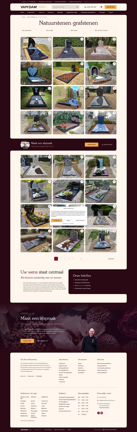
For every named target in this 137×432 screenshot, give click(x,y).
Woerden (44, 416)
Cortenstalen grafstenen (104, 368)
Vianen (43, 413)
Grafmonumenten (102, 370)
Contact (111, 12)
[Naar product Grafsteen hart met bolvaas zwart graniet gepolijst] (36, 216)
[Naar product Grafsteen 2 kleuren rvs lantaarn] (100, 240)
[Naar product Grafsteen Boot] (36, 48)
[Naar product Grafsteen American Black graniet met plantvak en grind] (100, 191)
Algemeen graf (63, 366)
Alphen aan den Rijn (25, 398)
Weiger (68, 220)
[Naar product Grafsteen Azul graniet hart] (36, 73)
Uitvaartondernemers (65, 411)
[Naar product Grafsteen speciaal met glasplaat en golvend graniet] (36, 240)
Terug (23, 17)
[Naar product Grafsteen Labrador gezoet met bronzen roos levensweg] (100, 122)
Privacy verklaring (47, 429)
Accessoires (62, 382)
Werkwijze (60, 12)
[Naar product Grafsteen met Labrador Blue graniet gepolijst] (68, 191)
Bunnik (33, 401)
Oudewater (24, 413)
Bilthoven (33, 397)
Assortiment (31, 12)
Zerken (61, 375)
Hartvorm (80, 366)
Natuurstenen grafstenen (104, 363)
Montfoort (23, 411)
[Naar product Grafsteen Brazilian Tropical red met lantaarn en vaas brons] (100, 48)
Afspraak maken (92, 145)
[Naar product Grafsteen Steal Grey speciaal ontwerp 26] (100, 98)
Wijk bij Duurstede (34, 417)
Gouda (33, 403)
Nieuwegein (34, 411)
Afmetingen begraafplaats (88, 12)
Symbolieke (81, 373)
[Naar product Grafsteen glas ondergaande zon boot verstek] (68, 73)
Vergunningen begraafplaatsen (67, 400)
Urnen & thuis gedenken (65, 373)
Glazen (80, 363)
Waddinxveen (24, 416)
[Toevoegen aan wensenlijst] (49, 39)
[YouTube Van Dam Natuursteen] (101, 413)
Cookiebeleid (64, 223)
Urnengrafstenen (63, 370)
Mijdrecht (44, 408)
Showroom (51, 12)
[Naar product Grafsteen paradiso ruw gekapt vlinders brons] (68, 240)
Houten (23, 406)
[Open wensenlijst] (101, 7)
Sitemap (69, 429)
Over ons (41, 12)
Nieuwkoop (45, 411)
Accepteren (56, 220)
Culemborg (45, 401)
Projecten (61, 379)
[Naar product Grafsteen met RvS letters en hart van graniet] (68, 48)
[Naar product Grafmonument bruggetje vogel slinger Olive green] (100, 216)
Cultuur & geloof (63, 377)
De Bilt (22, 403)
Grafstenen (33, 17)
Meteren (33, 408)
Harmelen (44, 403)
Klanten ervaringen (64, 406)
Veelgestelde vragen (71, 12)
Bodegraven (45, 397)
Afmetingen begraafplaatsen (67, 397)
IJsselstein (33, 406)
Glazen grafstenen (102, 373)
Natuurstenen (82, 370)
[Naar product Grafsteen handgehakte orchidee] (36, 122)
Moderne (80, 368)
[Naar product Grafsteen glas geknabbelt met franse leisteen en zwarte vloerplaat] (68, 98)
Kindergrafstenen (63, 368)
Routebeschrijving (104, 408)
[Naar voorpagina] (34, 7)
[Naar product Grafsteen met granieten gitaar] (36, 166)
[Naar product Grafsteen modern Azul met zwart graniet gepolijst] (36, 191)
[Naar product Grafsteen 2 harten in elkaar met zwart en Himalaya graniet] (68, 122)
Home (22, 12)
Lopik (43, 406)
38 (81, 258)
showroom (73, 1)
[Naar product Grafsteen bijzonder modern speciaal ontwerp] (100, 73)
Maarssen (23, 408)
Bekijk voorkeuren (80, 220)
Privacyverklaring (71, 223)
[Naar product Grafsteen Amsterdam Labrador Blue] (36, 98)
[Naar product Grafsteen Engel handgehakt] (68, 166)
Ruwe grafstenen (102, 366)
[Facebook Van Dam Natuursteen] (98, 413)
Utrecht (33, 413)
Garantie (61, 409)
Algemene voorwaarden (59, 429)
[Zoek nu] (77, 7)
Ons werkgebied (63, 402)
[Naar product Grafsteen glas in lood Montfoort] (100, 166)
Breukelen (23, 401)
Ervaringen (102, 12)
